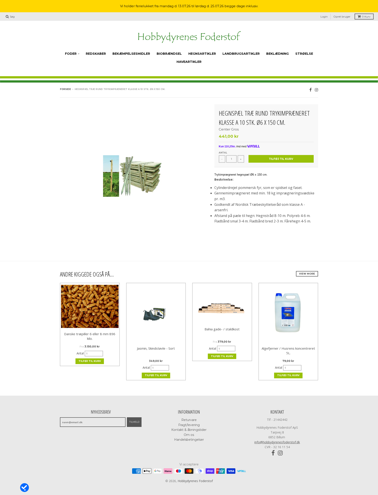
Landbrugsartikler (241, 54)
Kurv (366, 16)
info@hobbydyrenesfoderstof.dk (277, 442)
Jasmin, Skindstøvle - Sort (156, 348)
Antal (223, 152)
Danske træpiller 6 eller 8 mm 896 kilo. (89, 336)
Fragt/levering (189, 425)
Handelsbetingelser (189, 440)
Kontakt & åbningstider (188, 430)
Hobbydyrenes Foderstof (195, 481)
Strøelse (304, 54)
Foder (71, 54)
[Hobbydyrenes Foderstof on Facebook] (310, 89)
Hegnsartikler (202, 54)
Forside (65, 89)
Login (324, 16)
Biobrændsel (169, 54)
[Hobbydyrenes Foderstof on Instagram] (316, 89)
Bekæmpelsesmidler (131, 54)
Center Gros (229, 129)
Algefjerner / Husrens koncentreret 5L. (288, 350)
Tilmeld (134, 421)
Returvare (189, 420)
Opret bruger (341, 16)
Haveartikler (189, 62)
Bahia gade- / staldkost (222, 329)
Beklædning (277, 54)
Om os (189, 435)
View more (307, 273)
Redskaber (96, 54)
